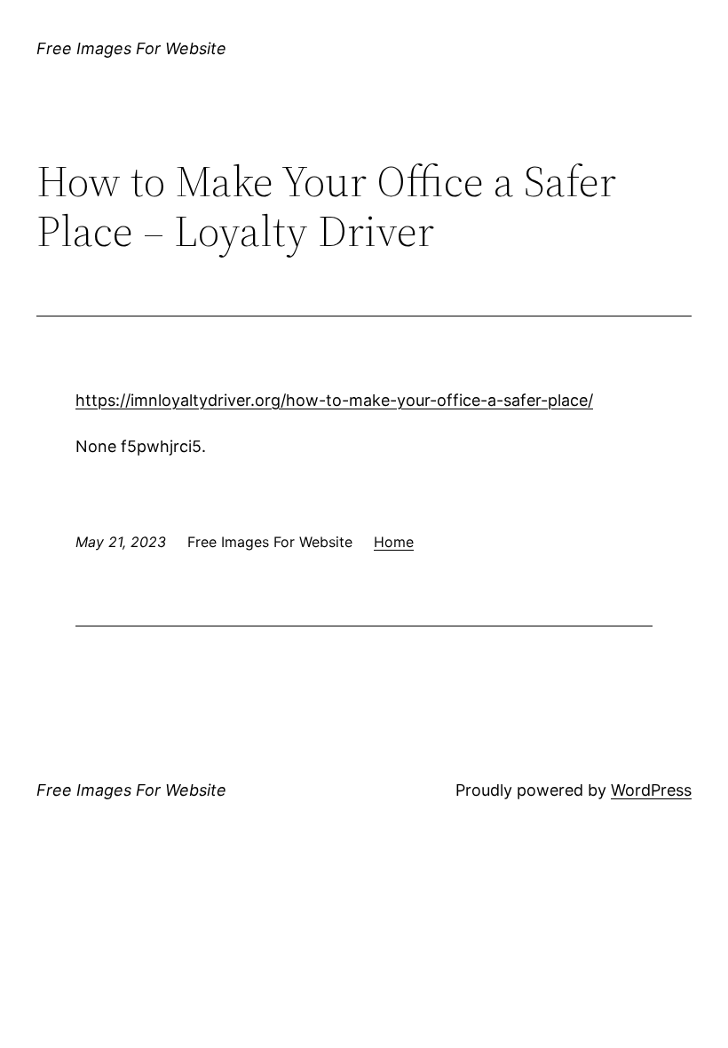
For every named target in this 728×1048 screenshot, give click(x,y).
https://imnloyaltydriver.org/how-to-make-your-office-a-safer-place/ (334, 400)
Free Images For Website (131, 48)
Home (394, 542)
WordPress (651, 790)
